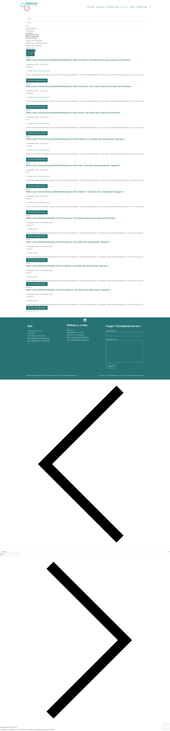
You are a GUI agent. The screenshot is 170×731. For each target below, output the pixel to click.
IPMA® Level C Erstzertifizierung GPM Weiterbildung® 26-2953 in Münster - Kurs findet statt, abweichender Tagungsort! (74, 192)
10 (37, 311)
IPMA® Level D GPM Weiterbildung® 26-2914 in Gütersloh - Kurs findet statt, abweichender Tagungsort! (68, 242)
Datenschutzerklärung (113, 375)
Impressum (102, 375)
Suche (30, 54)
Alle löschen (31, 51)
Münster (29, 199)
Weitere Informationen (37, 80)
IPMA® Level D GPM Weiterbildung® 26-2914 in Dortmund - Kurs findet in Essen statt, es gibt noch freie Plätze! (70, 218)
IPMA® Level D (33, 229)
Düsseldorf (29, 93)
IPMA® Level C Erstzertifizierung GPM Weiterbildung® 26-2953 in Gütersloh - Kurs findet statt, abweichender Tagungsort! (75, 139)
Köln (27, 172)
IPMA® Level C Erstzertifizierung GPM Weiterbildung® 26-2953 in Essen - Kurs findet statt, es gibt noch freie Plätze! (73, 113)
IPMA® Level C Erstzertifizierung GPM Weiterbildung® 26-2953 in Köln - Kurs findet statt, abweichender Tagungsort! (73, 165)
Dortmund (29, 67)
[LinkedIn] (85, 320)
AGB (122, 375)
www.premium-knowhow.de (40, 338)
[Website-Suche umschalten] (150, 7)
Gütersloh (29, 146)
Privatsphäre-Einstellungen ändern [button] (134, 375)
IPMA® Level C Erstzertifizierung (38, 71)
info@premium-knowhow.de (40, 341)
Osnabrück (29, 297)
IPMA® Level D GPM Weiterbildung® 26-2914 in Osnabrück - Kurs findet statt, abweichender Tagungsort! (68, 290)
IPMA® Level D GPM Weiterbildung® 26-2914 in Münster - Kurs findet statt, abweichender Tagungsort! (67, 266)
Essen (28, 120)
